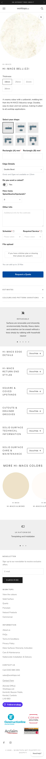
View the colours (10, 594)
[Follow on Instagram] (10, 742)
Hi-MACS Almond (16, 506)
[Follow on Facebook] (4, 742)
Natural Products (10, 612)
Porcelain (6, 608)
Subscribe (12, 580)
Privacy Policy (8, 643)
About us (6, 630)
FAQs (5, 634)
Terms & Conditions (11, 639)
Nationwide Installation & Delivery (17, 657)
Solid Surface (8, 599)
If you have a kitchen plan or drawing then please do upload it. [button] (23, 254)
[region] (23, 324)
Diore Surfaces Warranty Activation (18, 648)
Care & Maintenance (11, 652)
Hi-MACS (7, 64)
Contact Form (8, 680)
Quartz (5, 603)
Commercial (8, 617)
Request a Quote (23, 274)
